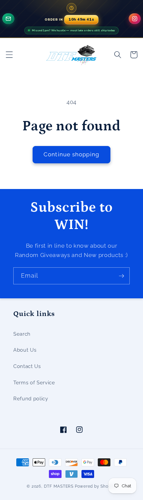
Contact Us (27, 366)
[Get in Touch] (8, 18)
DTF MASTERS (58, 486)
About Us (24, 350)
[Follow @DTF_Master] (135, 18)
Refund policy (30, 399)
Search (22, 334)
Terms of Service (34, 383)
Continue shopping (71, 154)
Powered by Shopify (95, 486)
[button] (9, 55)
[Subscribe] (121, 276)
